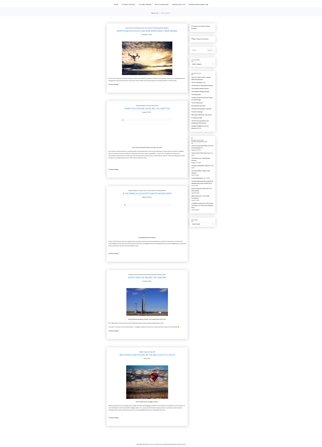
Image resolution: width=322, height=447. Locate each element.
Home (116, 4)
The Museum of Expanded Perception (202, 85)
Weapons (166, 28)
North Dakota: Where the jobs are (147, 277)
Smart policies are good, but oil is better (147, 108)
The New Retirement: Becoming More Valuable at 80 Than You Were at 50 (202, 182)
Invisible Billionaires (197, 178)
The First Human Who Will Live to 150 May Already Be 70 (202, 147)
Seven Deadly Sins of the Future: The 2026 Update (201, 189)
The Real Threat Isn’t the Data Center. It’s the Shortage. (202, 98)
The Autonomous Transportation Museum (200, 159)
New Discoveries (161, 274)
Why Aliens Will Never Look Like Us (201, 115)
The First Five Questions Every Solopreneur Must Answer (200, 122)
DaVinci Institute (178, 4)
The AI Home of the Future (199, 153)
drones (131, 28)
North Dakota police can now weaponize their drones (147, 31)
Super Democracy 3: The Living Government (200, 197)
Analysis (138, 105)
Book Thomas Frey (162, 4)
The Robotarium (196, 94)
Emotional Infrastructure (198, 105)
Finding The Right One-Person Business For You (200, 127)
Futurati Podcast (128, 4)
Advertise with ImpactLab (198, 4)
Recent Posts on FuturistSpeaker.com (199, 141)
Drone (127, 28)
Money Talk (152, 352)
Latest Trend (144, 28)
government (137, 28)
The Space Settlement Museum (200, 165)
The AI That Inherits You (198, 82)
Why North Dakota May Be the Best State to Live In (147, 355)
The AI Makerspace (197, 102)
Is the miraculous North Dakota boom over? (147, 193)
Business (143, 105)
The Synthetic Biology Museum (200, 91)
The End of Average (197, 112)
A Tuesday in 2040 (196, 118)
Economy (148, 105)
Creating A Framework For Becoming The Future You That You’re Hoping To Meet (202, 205)
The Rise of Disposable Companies (201, 108)
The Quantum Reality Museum (200, 88)
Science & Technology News (155, 28)
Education (141, 274)
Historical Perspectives (150, 274)
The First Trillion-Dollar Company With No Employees (201, 78)
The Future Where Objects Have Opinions (200, 172)
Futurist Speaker (145, 4)
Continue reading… (114, 84)
